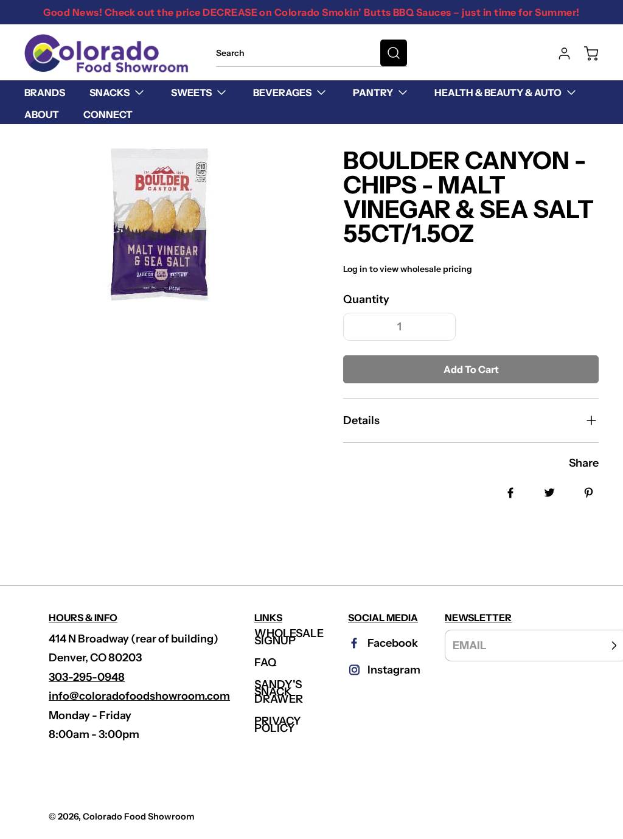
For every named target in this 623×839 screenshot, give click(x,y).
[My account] (558, 53)
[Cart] (585, 53)
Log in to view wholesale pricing (407, 268)
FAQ (265, 662)
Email (470, 645)
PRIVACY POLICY (277, 724)
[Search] (393, 53)
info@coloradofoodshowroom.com (139, 696)
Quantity (366, 299)
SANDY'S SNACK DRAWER (278, 692)
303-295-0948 (87, 677)
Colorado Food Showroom (139, 816)
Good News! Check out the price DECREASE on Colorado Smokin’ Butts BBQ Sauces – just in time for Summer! (311, 12)
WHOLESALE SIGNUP (289, 637)
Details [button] (361, 420)
